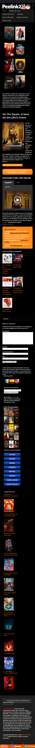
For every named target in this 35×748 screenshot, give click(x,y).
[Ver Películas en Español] (12, 383)
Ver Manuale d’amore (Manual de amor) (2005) (6, 291)
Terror (12, 476)
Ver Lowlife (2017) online (6, 310)
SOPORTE (20, 14)
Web (3, 356)
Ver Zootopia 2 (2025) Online (10, 593)
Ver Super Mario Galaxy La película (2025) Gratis (10, 554)
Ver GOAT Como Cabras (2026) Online (10, 574)
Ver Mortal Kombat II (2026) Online (9, 534)
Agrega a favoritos (7, 224)
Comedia (5, 222)
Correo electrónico (8, 352)
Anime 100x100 (12, 480)
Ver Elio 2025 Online (9, 653)
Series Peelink (12, 484)
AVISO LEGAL (6, 20)
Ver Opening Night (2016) (17, 266)
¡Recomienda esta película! (12, 165)
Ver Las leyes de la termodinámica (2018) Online (6, 269)
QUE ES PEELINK (8, 17)
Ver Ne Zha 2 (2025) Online (9, 634)
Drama (12, 463)
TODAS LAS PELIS (22, 17)
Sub (18, 183)
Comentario (6, 331)
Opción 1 (8, 187)
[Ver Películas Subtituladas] (17, 383)
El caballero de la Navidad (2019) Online (17, 290)
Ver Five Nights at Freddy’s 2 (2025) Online (10, 672)
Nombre (5, 347)
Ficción (12, 459)
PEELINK (13, 397)
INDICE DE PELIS (15, 11)
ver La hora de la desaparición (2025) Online (9, 614)
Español (8, 183)
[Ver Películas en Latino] (7, 383)
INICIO (4, 11)
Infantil (12, 471)
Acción (12, 454)
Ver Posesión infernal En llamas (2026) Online (10, 514)
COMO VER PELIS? (8, 14)
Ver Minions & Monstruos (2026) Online (10, 495)
